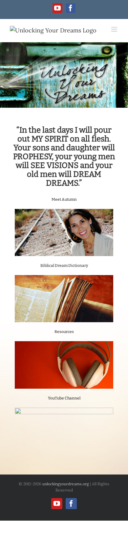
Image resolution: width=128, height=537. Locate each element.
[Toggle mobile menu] (114, 29)
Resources (64, 331)
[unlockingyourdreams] (64, 75)
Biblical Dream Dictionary (64, 265)
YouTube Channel (64, 398)
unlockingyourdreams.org (65, 483)
